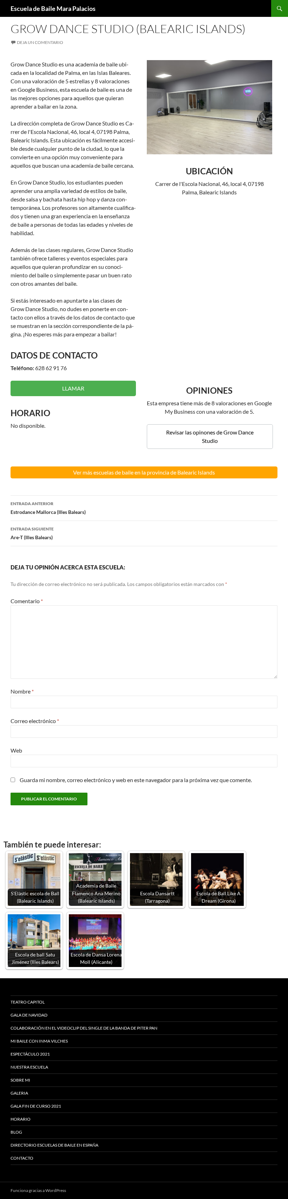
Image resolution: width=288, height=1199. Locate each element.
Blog (16, 1132)
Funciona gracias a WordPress (38, 1190)
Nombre (22, 691)
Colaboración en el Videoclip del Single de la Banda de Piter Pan (84, 1028)
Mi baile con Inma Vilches (39, 1041)
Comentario (27, 601)
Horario (21, 1119)
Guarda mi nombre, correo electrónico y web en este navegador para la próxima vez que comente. (136, 779)
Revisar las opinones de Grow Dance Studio (210, 436)
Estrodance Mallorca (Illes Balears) (48, 508)
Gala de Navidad (29, 1015)
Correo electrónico (35, 720)
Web (16, 750)
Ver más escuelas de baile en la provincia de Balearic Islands (144, 472)
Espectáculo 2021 (30, 1054)
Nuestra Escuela (29, 1067)
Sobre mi (20, 1080)
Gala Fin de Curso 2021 (36, 1106)
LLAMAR (73, 388)
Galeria (19, 1093)
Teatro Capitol (28, 1002)
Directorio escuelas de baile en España (54, 1145)
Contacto (22, 1158)
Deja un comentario (40, 42)
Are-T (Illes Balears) (32, 533)
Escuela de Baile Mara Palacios (53, 8)
